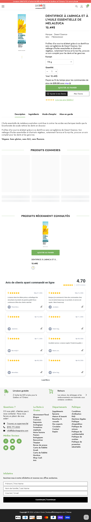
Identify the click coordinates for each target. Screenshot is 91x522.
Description (20, 114)
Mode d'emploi (49, 114)
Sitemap (68, 512)
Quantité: (50, 67)
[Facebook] (5, 441)
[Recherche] (76, 6)
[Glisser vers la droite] (86, 395)
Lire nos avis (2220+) (64, 99)
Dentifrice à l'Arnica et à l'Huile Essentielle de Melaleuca (44, 259)
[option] (22, 33)
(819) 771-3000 (13, 427)
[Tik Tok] (5, 447)
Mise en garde (66, 114)
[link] (16, 196)
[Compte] (81, 6)
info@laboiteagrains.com (17, 430)
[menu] (3, 6)
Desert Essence (60, 34)
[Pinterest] (19, 441)
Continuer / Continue (45, 499)
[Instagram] (12, 441)
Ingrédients (34, 114)
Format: (49, 56)
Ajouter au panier (67, 87)
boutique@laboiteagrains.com (55, 512)
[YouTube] (12, 447)
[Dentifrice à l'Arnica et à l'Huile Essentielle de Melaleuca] (46, 235)
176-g (33, 267)
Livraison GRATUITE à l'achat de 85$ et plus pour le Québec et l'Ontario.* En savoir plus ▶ (45, 1)
